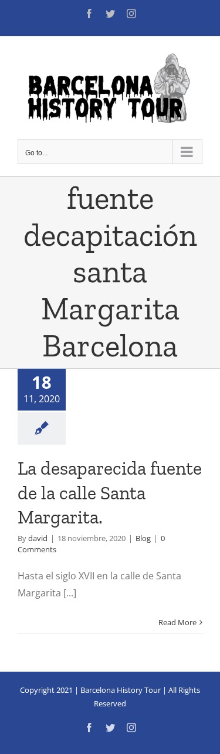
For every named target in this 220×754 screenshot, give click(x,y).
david (38, 538)
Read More (177, 622)
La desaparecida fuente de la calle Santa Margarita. (110, 492)
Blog (143, 538)
